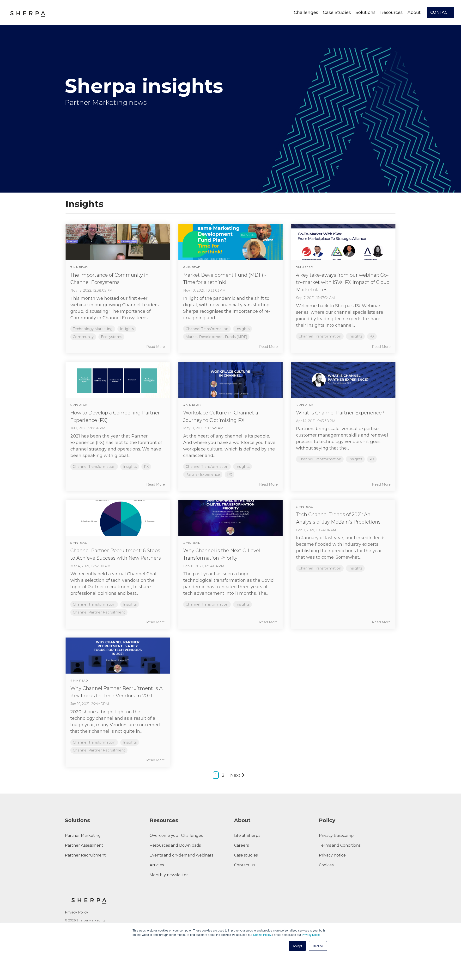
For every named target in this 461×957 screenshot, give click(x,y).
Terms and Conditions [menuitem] (339, 845)
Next (235, 775)
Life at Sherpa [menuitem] (247, 835)
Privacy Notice (311, 934)
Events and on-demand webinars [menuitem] (181, 855)
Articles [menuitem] (157, 865)
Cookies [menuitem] (326, 865)
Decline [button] (318, 946)
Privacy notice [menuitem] (332, 855)
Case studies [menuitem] (246, 855)
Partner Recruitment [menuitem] (85, 855)
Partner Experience (203, 474)
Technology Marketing (93, 329)
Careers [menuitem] (241, 845)
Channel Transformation (207, 329)
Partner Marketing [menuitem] (83, 835)
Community (83, 337)
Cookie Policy (262, 934)
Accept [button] (297, 946)
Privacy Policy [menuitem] (76, 912)
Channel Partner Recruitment (99, 612)
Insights (127, 329)
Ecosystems (111, 337)
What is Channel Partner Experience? (340, 413)
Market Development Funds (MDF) (216, 337)
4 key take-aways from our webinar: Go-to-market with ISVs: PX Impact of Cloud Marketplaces (343, 282)
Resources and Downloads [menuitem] (175, 845)
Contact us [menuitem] (244, 865)
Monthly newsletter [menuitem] (169, 875)
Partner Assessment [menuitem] (84, 845)
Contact (440, 12)
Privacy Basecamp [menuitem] (336, 835)
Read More (155, 347)
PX (372, 336)
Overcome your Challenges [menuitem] (176, 835)
